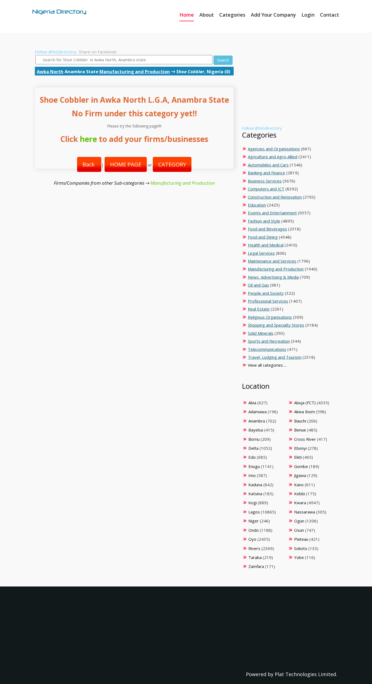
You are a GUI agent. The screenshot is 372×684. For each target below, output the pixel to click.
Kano (299, 484)
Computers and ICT (266, 188)
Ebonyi (300, 448)
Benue (300, 430)
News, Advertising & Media (273, 277)
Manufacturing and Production (134, 71)
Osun (299, 530)
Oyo (252, 539)
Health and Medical (265, 245)
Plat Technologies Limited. (306, 674)
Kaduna (255, 484)
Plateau (301, 539)
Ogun (299, 521)
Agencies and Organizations (274, 148)
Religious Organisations (270, 317)
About (206, 14)
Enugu (254, 466)
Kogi (252, 502)
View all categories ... (267, 365)
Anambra (256, 421)
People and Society (266, 293)
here (88, 139)
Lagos (254, 512)
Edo (252, 457)
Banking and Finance (266, 172)
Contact (329, 14)
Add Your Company (273, 14)
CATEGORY (172, 164)
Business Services (265, 181)
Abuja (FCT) (305, 402)
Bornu (254, 439)
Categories (232, 14)
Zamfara (256, 566)
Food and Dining (263, 237)
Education (257, 205)
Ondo (253, 530)
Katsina (255, 493)
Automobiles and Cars (268, 165)
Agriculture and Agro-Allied (272, 156)
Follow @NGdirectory (56, 51)
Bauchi (300, 421)
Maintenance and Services (272, 261)
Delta (253, 448)
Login (308, 14)
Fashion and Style (264, 221)
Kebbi (299, 493)
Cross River (305, 439)
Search (223, 60)
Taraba (255, 557)
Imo (252, 475)
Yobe (299, 557)
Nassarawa (304, 512)
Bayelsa (255, 430)
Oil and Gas (258, 285)
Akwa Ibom (304, 411)
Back (89, 164)
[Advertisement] (288, 87)
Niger (253, 521)
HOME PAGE (125, 164)
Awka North (50, 71)
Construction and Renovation (275, 197)
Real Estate (259, 309)
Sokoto (300, 548)
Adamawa (257, 411)
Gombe (301, 466)
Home (186, 14)
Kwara (300, 502)
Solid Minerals (260, 333)
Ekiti (298, 457)
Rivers (254, 548)
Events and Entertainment (272, 212)
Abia (252, 402)
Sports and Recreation (269, 341)
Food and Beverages (267, 229)
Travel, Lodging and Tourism (274, 357)
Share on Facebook (98, 51)
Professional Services (268, 301)
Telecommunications (267, 349)
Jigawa (300, 475)
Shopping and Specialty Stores (276, 325)
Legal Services (261, 253)
